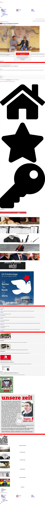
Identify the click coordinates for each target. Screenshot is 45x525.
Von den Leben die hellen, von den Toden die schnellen (22, 233)
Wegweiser (2, 340)
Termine (2, 495)
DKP (1, 16)
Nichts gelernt (2, 351)
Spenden (3, 15)
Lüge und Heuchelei (2, 327)
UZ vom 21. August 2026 (5, 14)
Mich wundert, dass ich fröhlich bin (22, 242)
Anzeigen (2, 491)
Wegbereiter (1, 309)
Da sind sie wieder (2, 321)
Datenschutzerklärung (3, 489)
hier (25, 55)
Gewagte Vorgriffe (22, 269)
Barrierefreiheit (2, 490)
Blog (1, 9)
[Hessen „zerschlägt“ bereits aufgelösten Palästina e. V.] (5, 370)
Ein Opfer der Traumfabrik (22, 477)
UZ (1, 8)
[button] (0, 493)
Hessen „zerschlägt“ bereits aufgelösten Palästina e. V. (9, 372)
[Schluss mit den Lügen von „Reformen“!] (5, 359)
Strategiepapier (4, 11)
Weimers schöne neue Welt (22, 260)
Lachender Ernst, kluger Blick (22, 445)
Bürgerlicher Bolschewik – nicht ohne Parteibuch (22, 251)
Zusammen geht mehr (2, 315)
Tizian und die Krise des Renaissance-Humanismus (22, 224)
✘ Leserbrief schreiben (2, 62)
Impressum (2, 488)
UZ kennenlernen (22, 59)
